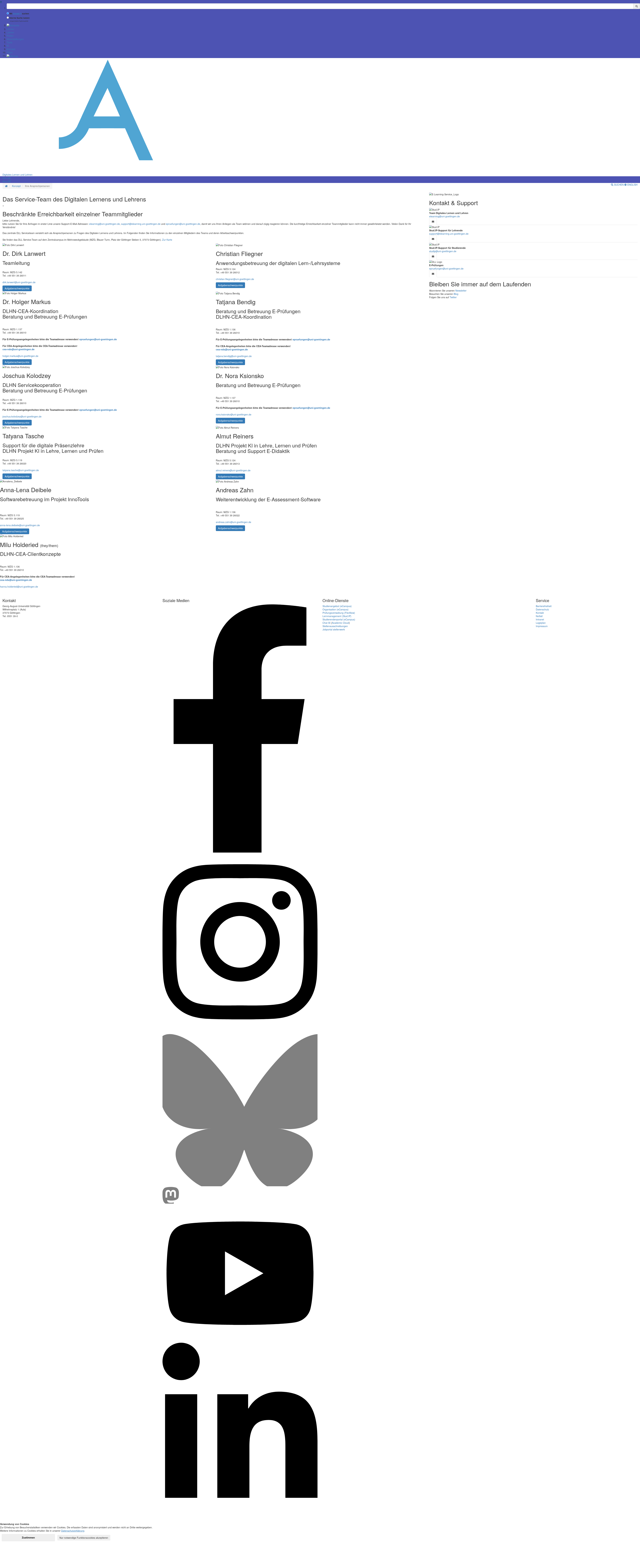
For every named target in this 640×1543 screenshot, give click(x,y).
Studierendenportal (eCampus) (338, 619)
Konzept (11, 49)
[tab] (433, 221)
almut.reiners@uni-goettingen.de (233, 470)
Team (10, 52)
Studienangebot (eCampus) (337, 606)
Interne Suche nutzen (20, 18)
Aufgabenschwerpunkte (17, 288)
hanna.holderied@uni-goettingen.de (19, 586)
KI (8, 45)
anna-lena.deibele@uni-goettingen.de (20, 525)
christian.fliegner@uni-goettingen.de (235, 279)
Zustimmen (28, 1537)
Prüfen (10, 35)
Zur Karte (167, 239)
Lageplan (541, 622)
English (632, 184)
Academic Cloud (340, 622)
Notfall (539, 616)
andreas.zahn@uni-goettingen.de (233, 522)
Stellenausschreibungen (335, 626)
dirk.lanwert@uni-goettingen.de (19, 282)
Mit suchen (19, 13)
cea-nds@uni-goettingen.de (18, 349)
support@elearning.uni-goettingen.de (140, 223)
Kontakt (540, 612)
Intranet (540, 619)
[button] (6, 178)
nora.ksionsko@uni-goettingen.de (233, 414)
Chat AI (326, 622)
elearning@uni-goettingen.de (104, 223)
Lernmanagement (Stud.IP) (336, 616)
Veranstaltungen (15, 39)
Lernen (10, 29)
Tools (9, 42)
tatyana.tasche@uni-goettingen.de (20, 470)
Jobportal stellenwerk (333, 629)
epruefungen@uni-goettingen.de (183, 223)
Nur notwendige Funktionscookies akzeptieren (84, 1537)
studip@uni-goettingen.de (442, 251)
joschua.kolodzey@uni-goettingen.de (22, 416)
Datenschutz (542, 609)
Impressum (542, 626)
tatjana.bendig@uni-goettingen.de (234, 356)
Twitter (453, 297)
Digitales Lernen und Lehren (17, 174)
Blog (456, 294)
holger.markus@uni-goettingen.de (20, 356)
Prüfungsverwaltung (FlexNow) (338, 612)
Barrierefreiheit (544, 606)
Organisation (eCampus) (335, 609)
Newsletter (460, 290)
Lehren (10, 32)
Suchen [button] (618, 184)
